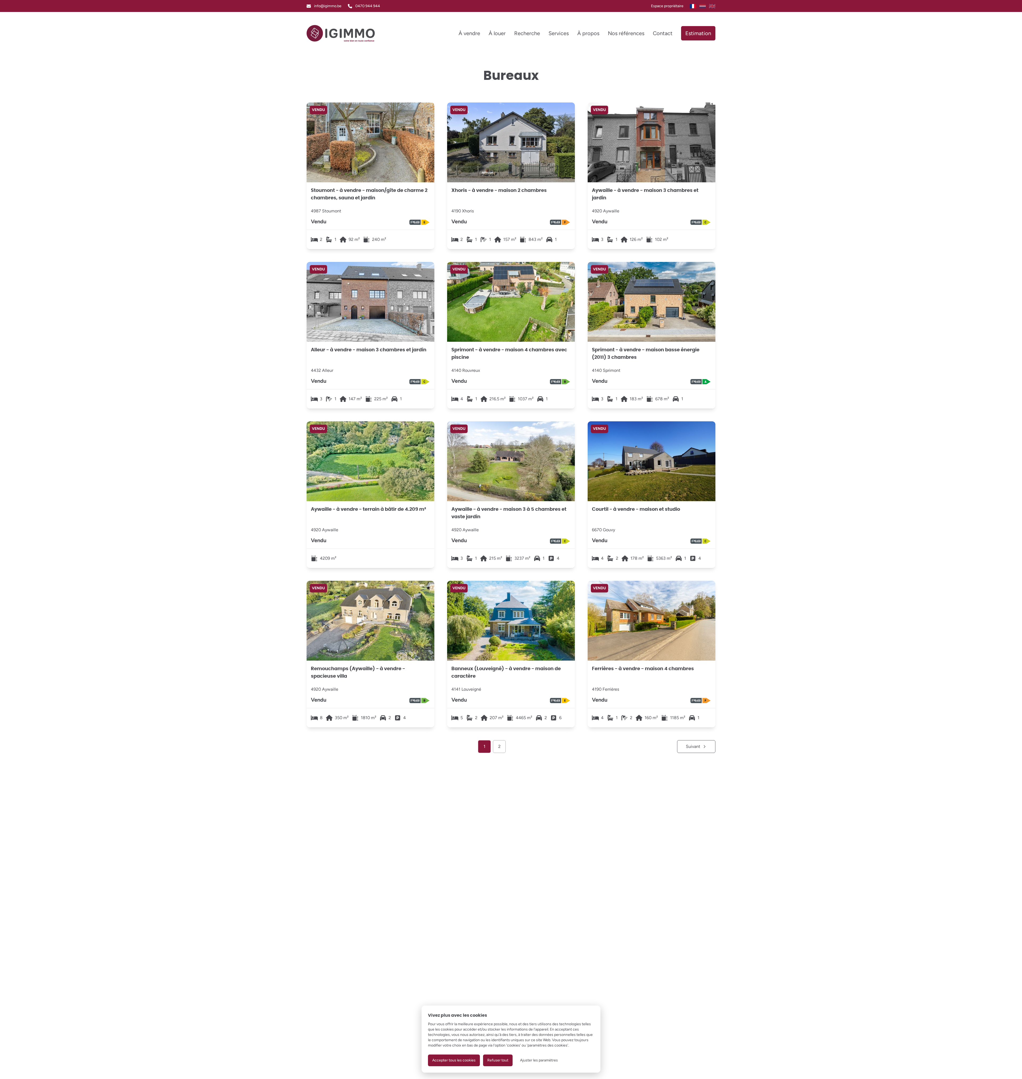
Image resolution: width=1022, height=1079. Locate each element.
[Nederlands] (702, 6)
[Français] (693, 6)
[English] (712, 6)
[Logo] (341, 33)
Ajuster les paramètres (539, 1060)
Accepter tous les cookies (454, 1060)
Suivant (693, 746)
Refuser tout (497, 1060)
